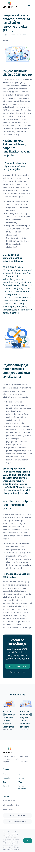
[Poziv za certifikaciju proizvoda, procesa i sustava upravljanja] (9, 703)
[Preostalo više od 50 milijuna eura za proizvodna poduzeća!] (26, 703)
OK (28, 841)
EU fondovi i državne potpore (12, 34)
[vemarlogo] (10, 2)
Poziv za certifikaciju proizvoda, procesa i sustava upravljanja (9, 719)
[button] (4, 714)
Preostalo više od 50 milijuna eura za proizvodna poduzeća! (25, 719)
